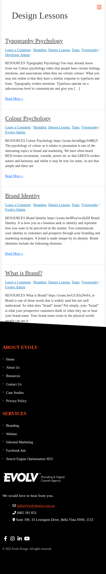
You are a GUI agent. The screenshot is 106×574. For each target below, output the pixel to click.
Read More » (14, 98)
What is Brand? (23, 273)
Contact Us (13, 384)
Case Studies (15, 393)
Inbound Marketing (19, 442)
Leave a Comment (18, 50)
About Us (12, 367)
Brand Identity (22, 195)
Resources (13, 376)
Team (75, 50)
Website (11, 434)
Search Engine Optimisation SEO (29, 459)
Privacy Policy (16, 401)
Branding (40, 50)
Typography (89, 50)
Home (10, 359)
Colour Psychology (28, 118)
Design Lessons (59, 50)
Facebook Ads (16, 450)
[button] (99, 7)
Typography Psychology (34, 41)
